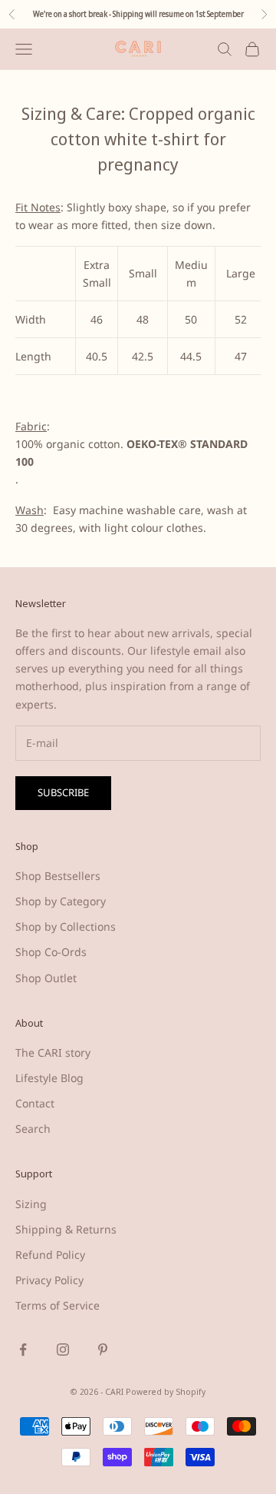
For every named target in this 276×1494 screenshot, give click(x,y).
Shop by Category (60, 901)
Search (33, 1128)
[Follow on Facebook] (23, 1349)
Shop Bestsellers (57, 875)
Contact (34, 1103)
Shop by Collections (65, 926)
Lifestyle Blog (49, 1078)
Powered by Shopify (165, 1391)
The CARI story (52, 1052)
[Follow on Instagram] (63, 1349)
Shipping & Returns (66, 1229)
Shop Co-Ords (51, 952)
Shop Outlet (46, 978)
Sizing (31, 1204)
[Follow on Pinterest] (102, 1349)
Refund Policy (50, 1254)
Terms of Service (57, 1305)
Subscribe (63, 792)
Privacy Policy (49, 1280)
